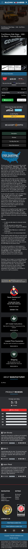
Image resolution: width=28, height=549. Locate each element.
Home (2, 494)
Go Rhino (23, 95)
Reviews (14, 137)
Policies (17, 497)
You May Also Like (14, 141)
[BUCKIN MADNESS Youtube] (22, 530)
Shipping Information (6, 497)
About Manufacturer (14, 145)
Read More (13, 346)
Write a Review (15, 410)
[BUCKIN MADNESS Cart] (26, 2)
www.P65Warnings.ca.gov (18, 281)
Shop (2, 496)
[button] (25, 51)
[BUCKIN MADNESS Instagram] (14, 530)
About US (17, 496)
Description (14, 133)
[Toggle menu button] (2, 2)
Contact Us (4, 499)
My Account (18, 494)
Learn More (18, 110)
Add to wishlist (21, 100)
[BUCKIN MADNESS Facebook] (5, 530)
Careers (17, 499)
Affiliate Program (5, 500)
